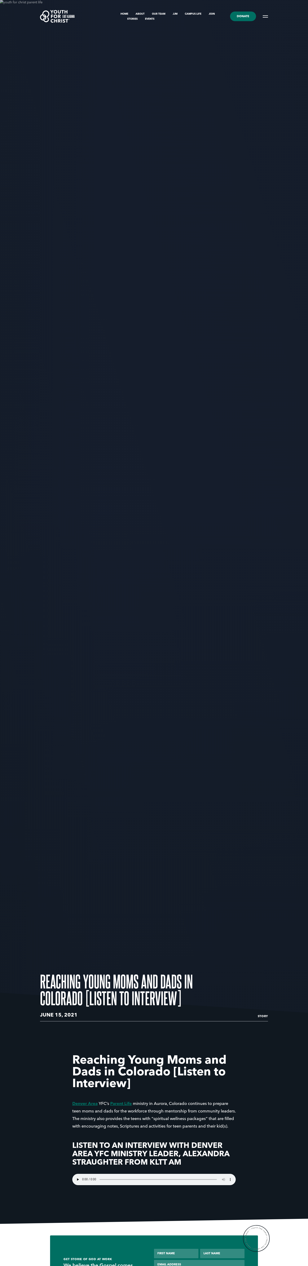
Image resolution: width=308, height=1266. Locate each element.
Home (124, 14)
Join (212, 14)
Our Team (159, 14)
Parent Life (121, 1104)
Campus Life (193, 14)
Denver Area (85, 1104)
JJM (175, 14)
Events (149, 19)
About (140, 14)
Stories (132, 19)
